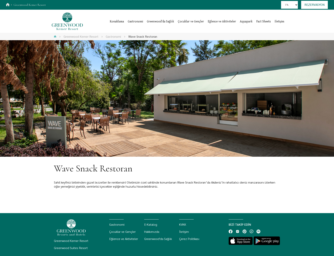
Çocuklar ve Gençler (191, 21)
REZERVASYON (314, 5)
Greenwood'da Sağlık (160, 21)
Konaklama (117, 21)
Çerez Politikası (189, 239)
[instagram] (237, 231)
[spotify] (258, 231)
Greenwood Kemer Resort (30, 5)
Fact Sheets (263, 21)
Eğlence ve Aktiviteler (222, 21)
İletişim (279, 21)
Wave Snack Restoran (142, 36)
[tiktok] (251, 231)
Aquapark (246, 21)
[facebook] (231, 231)
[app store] (241, 240)
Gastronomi (135, 21)
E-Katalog (150, 224)
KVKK (182, 224)
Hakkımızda (151, 232)
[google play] (266, 240)
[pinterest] (244, 231)
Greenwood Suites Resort (71, 248)
